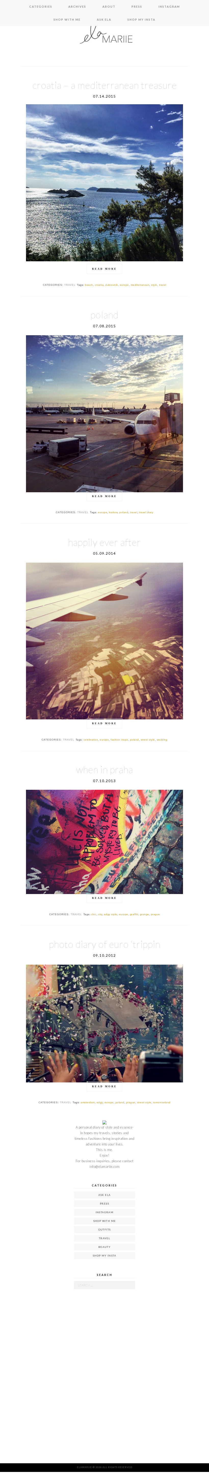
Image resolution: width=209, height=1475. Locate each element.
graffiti (134, 914)
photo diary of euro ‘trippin (104, 944)
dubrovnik (111, 284)
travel (70, 284)
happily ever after (104, 542)
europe (124, 284)
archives (77, 6)
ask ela (104, 19)
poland (104, 314)
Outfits (104, 1229)
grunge (144, 914)
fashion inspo (119, 739)
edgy (100, 1102)
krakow (113, 512)
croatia (99, 284)
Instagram (169, 6)
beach (89, 284)
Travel (104, 1238)
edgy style (110, 914)
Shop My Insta (141, 19)
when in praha (104, 769)
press (137, 6)
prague (155, 914)
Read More (104, 268)
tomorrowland (162, 1102)
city (100, 914)
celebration (91, 739)
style (154, 284)
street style (148, 739)
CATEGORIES (40, 6)
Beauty (104, 1246)
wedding (162, 739)
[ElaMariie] (104, 35)
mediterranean (140, 284)
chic (93, 914)
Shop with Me (67, 19)
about (108, 6)
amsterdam (88, 1102)
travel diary (146, 512)
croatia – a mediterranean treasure (104, 85)
